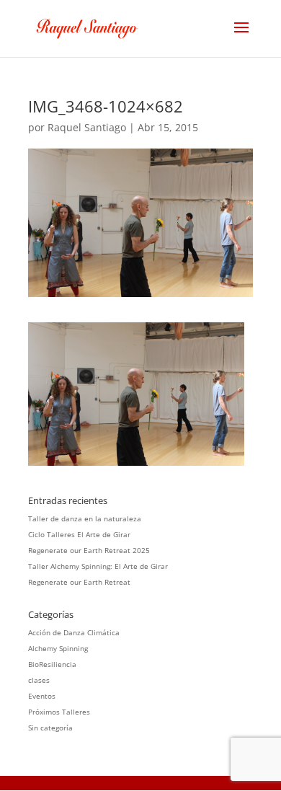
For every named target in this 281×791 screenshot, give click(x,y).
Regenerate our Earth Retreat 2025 (89, 550)
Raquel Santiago (87, 127)
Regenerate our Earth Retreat (79, 582)
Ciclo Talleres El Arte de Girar (79, 534)
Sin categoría (50, 727)
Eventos (41, 696)
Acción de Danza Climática (74, 632)
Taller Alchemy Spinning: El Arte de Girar (98, 566)
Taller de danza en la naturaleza (84, 518)
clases (39, 680)
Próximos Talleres (59, 712)
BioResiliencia (52, 664)
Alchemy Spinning (58, 648)
